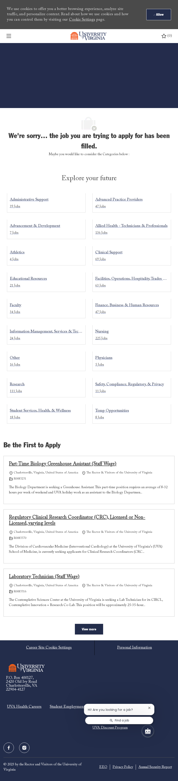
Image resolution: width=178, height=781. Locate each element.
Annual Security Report (155, 767)
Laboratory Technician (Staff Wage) (44, 577)
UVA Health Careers (24, 707)
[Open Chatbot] (147, 731)
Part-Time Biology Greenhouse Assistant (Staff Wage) (62, 464)
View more (89, 629)
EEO (103, 767)
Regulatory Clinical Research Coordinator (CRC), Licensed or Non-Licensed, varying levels (77, 520)
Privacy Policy (123, 767)
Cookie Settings (82, 20)
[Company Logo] (88, 36)
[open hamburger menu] (9, 36)
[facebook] (8, 748)
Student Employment (67, 707)
